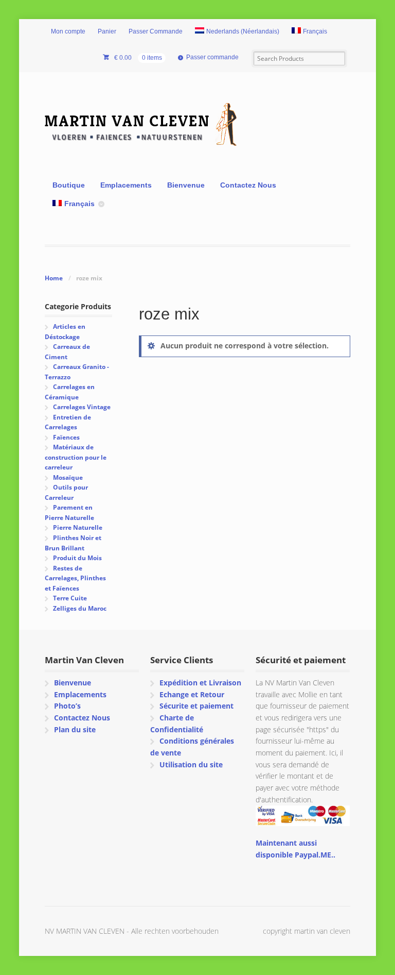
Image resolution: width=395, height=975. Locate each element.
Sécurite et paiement (196, 706)
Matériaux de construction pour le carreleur (75, 457)
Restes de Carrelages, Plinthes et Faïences (75, 578)
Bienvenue (186, 185)
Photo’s (67, 706)
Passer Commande (156, 31)
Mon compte (68, 31)
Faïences (66, 437)
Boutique (68, 185)
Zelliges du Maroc (79, 608)
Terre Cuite (70, 598)
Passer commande (212, 57)
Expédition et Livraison (200, 682)
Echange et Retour (191, 694)
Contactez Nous (248, 185)
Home (54, 278)
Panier (107, 31)
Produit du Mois (77, 557)
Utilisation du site (191, 764)
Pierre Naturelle (77, 527)
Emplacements (126, 185)
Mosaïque (68, 477)
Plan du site (75, 729)
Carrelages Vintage (82, 406)
